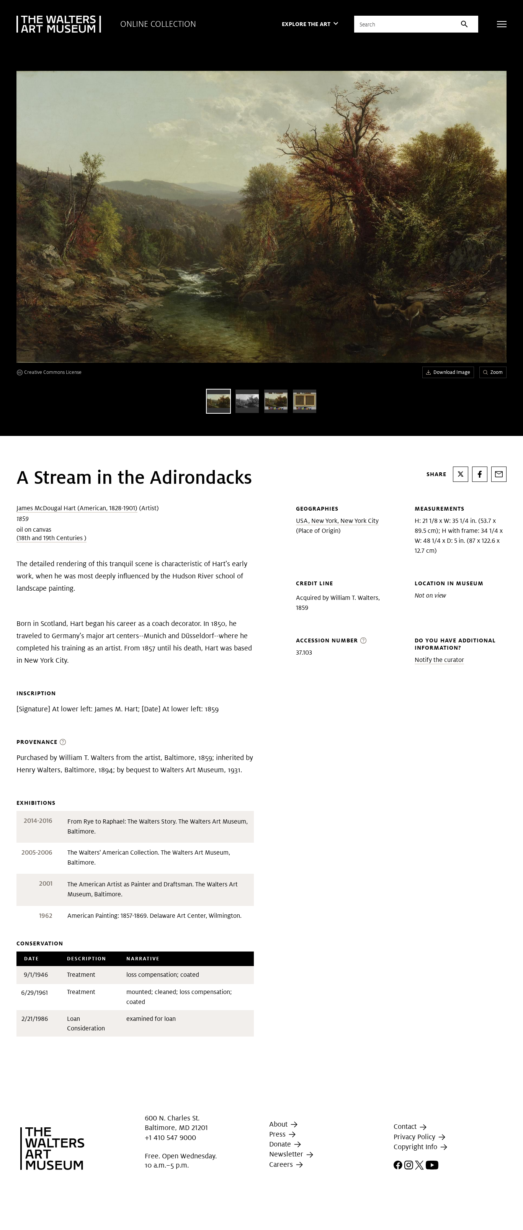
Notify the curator (439, 660)
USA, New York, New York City (337, 521)
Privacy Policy (415, 1136)
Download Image (451, 372)
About (279, 1124)
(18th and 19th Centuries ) (51, 538)
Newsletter (287, 1154)
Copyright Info (416, 1146)
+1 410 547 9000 (170, 1137)
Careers (282, 1164)
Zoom (496, 372)
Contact (406, 1126)
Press (278, 1134)
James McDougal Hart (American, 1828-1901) (76, 508)
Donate (281, 1144)
